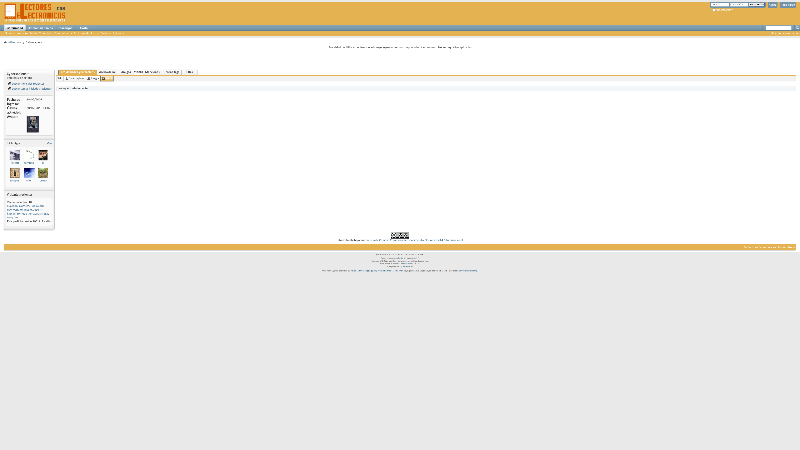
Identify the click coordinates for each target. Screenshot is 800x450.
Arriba (791, 247)
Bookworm (38, 206)
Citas (189, 72)
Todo (60, 78)
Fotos (109, 78)
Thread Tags (171, 72)
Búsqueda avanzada (784, 33)
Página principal (767, 247)
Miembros (14, 42)
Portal (84, 28)
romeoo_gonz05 (27, 213)
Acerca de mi (107, 72)
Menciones (152, 72)
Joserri (15, 163)
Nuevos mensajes (16, 33)
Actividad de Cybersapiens (78, 72)
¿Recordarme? (724, 10)
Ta (43, 163)
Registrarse (788, 4)
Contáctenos (751, 247)
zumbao (29, 163)
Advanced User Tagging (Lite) (364, 271)
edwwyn (12, 209)
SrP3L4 (43, 213)
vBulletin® (402, 258)
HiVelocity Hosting (468, 271)
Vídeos (138, 72)
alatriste (24, 206)
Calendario (46, 33)
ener (29, 180)
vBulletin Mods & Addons (390, 271)
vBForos (408, 264)
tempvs (14, 180)
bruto (43, 180)
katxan (11, 213)
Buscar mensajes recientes (27, 83)
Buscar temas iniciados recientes (31, 88)
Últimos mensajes (40, 28)
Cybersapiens (76, 78)
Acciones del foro (85, 33)
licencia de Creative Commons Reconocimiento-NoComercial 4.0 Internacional (414, 240)
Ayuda (772, 4)
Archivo (782, 247)
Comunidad (15, 28)
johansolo (25, 209)
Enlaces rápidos (110, 33)
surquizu (12, 217)
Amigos (126, 72)
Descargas (65, 28)
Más (49, 143)
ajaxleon (12, 206)
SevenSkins (407, 266)
